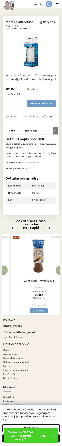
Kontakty (7, 366)
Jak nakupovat (10, 354)
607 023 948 (16, 337)
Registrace (8, 401)
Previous (13, 228)
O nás (6, 350)
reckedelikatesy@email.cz (23, 332)
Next (49, 228)
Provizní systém (11, 378)
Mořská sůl (38, 185)
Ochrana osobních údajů (16, 362)
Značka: (16, 28)
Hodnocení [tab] (31, 130)
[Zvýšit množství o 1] (21, 104)
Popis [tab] (12, 130)
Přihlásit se (8, 397)
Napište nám (9, 374)
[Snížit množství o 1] (8, 104)
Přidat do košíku (40, 103)
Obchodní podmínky (13, 358)
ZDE (4, 420)
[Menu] (57, 4)
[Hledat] (40, 4)
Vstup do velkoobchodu (15, 370)
